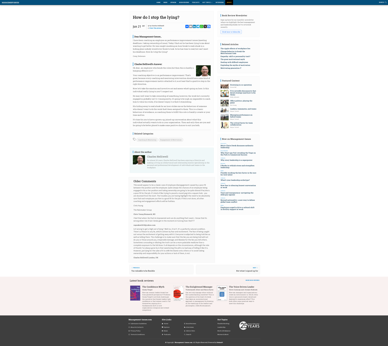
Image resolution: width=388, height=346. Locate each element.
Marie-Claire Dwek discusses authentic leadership (237, 146)
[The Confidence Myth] (136, 299)
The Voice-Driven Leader (241, 286)
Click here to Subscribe (231, 32)
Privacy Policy (135, 331)
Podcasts (195, 2)
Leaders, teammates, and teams (243, 109)
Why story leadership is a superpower (236, 160)
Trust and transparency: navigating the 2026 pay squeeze (237, 194)
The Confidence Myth (153, 286)
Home (158, 2)
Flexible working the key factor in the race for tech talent (238, 174)
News (165, 2)
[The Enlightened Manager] (179, 297)
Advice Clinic (190, 331)
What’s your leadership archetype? (235, 180)
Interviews (220, 2)
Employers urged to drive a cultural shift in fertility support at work (237, 208)
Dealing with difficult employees (234, 62)
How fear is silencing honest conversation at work (238, 186)
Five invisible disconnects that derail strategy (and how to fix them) (243, 93)
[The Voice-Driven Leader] (223, 296)
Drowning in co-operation (241, 85)
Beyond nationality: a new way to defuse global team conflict (238, 201)
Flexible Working (223, 323)
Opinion (173, 2)
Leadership (221, 327)
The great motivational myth (233, 59)
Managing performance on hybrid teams (241, 116)
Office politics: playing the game (241, 102)
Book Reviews (184, 2)
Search (188, 334)
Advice (229, 2)
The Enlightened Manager (199, 286)
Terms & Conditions (138, 334)
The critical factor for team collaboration (241, 124)
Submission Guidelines (139, 323)
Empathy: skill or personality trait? (235, 56)
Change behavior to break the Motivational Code (233, 52)
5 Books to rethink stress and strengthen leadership (237, 166)
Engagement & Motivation (171, 140)
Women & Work (222, 334)
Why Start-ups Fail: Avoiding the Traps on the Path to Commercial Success (238, 154)
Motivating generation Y (231, 68)
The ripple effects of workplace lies (235, 48)
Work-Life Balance (223, 331)
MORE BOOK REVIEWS (253, 280)
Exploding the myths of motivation (235, 65)
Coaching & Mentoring (147, 140)
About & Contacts (137, 327)
